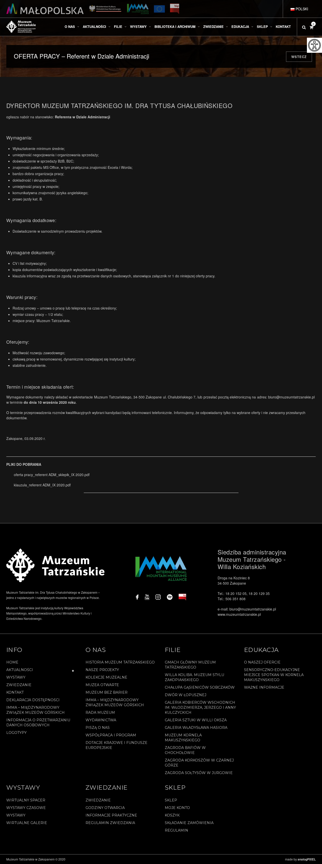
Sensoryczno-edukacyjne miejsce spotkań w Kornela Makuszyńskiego (274, 675)
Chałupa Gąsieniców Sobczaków (200, 687)
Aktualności (19, 670)
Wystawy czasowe (26, 807)
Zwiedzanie (18, 685)
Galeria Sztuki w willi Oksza (196, 720)
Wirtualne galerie (26, 823)
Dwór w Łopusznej (185, 695)
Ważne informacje (264, 687)
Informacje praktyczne (111, 815)
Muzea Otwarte (102, 685)
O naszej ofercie (262, 662)
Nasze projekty (102, 670)
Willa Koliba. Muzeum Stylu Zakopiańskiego (194, 677)
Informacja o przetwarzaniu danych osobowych (38, 722)
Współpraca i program (111, 735)
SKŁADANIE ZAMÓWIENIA (189, 823)
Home (12, 662)
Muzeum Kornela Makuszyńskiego (183, 737)
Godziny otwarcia (105, 807)
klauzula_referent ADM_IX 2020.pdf (42, 484)
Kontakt (15, 692)
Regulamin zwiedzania (110, 823)
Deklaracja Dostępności (33, 700)
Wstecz (299, 56)
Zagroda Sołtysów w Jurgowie (199, 773)
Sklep (171, 800)
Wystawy (15, 677)
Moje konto (177, 807)
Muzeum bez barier (107, 692)
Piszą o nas (98, 727)
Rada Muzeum (100, 712)
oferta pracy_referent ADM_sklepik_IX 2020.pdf (52, 474)
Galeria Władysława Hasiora (196, 727)
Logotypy (16, 732)
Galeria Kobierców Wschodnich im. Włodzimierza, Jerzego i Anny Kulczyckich (200, 707)
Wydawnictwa (101, 720)
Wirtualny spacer (25, 800)
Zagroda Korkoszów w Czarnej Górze (199, 763)
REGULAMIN (176, 830)
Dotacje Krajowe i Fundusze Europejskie (116, 745)
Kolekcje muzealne (106, 677)
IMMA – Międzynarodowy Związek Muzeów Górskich (35, 710)
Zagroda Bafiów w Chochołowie (185, 750)
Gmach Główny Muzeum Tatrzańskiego (190, 665)
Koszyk (172, 815)
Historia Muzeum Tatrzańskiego (120, 662)
